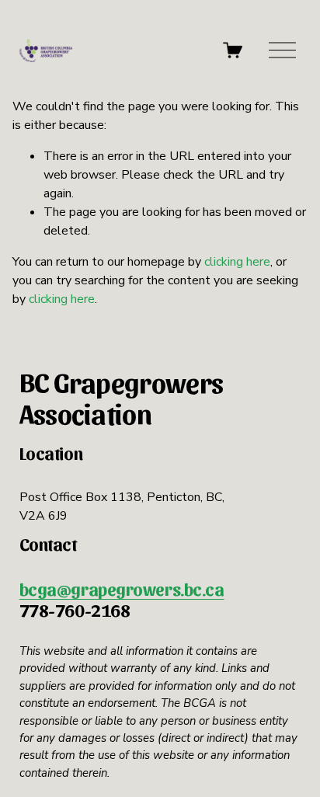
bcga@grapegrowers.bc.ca (121, 589)
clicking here (237, 261)
